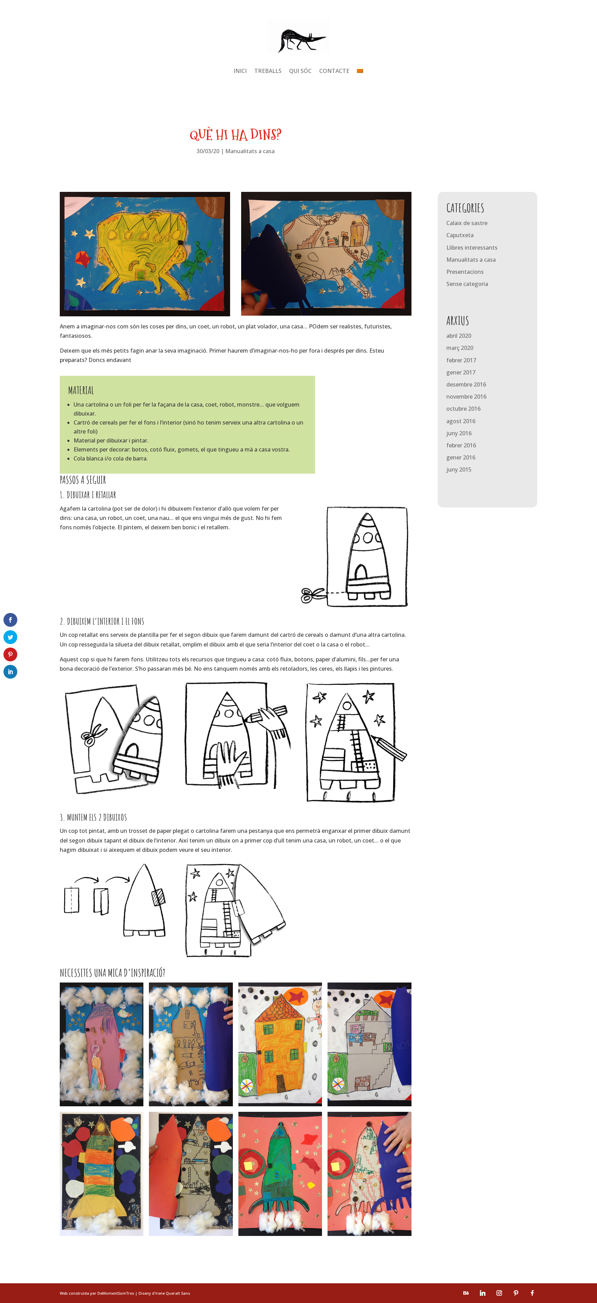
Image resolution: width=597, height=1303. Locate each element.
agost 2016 (460, 421)
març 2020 (459, 348)
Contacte (334, 71)
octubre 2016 (463, 408)
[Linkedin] (483, 1293)
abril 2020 (458, 335)
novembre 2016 (466, 396)
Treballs (268, 71)
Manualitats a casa (250, 151)
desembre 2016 (466, 384)
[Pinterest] (516, 1293)
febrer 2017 (461, 360)
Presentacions (465, 272)
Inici (240, 71)
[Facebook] (532, 1293)
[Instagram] (499, 1293)
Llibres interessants (472, 247)
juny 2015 (459, 469)
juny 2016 (459, 433)
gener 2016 (460, 457)
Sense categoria (467, 284)
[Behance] (466, 1293)
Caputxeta (460, 235)
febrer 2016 (461, 445)
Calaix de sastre (466, 223)
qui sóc (300, 71)
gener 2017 (460, 372)
